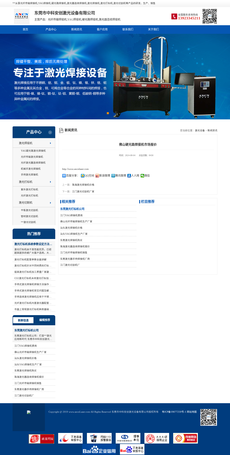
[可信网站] (187, 442)
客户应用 (102, 29)
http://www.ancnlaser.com (75, 169)
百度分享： (73, 175)
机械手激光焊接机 (31, 169)
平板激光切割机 (29, 210)
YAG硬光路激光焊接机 (33, 151)
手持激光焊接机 (29, 174)
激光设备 (200, 130)
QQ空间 (89, 175)
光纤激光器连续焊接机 (33, 163)
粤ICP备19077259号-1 (172, 412)
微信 (147, 175)
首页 (25, 29)
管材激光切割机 (29, 216)
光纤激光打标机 (29, 195)
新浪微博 (104, 175)
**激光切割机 (28, 222)
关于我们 (153, 29)
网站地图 (192, 412)
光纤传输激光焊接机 (32, 157)
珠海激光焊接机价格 (83, 185)
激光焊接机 (25, 143)
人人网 (135, 175)
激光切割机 (25, 202)
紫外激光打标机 (29, 189)
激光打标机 (25, 182)
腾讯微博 (120, 175)
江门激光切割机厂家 (83, 191)
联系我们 (127, 29)
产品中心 (51, 29)
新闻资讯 (76, 29)
